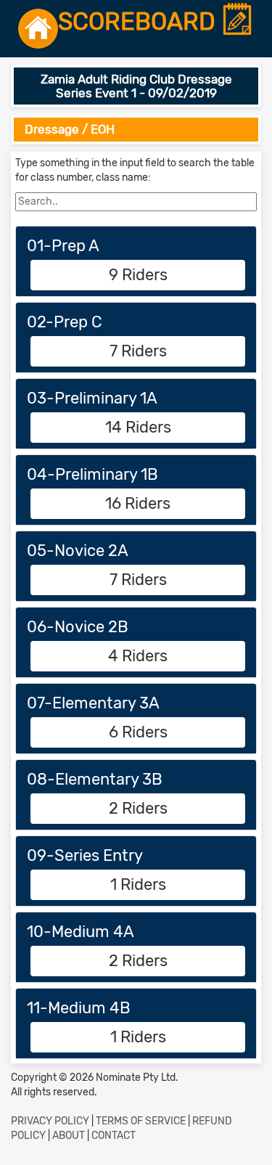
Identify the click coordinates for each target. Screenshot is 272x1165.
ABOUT (68, 1135)
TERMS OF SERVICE (141, 1121)
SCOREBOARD (139, 22)
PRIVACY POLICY (50, 1121)
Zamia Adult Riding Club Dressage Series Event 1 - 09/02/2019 (136, 86)
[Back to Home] (38, 29)
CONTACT (113, 1135)
